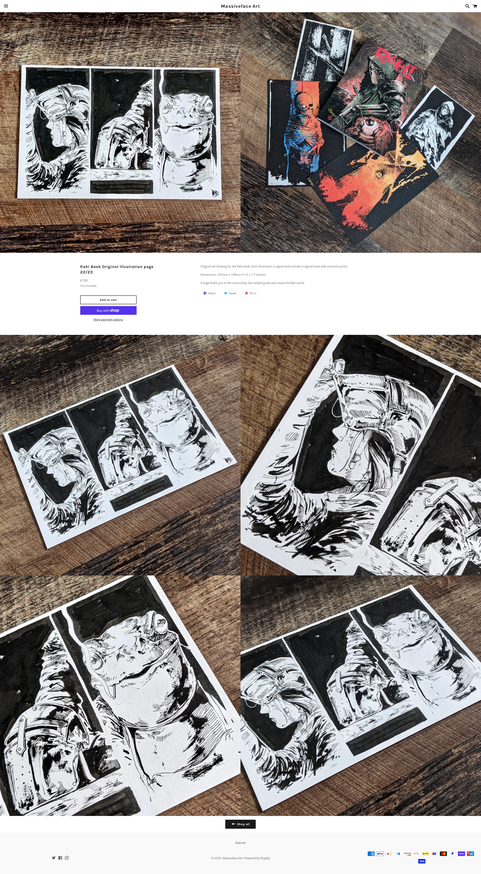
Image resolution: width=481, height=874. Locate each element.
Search (240, 842)
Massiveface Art (240, 6)
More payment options (108, 319)
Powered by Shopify (257, 858)
